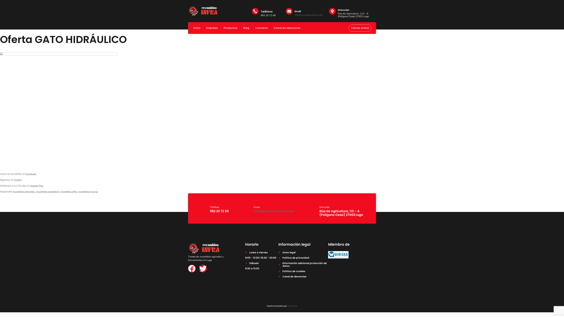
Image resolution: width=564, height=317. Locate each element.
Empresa (212, 28)
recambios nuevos (88, 191)
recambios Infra (68, 191)
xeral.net (292, 305)
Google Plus (36, 185)
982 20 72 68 (268, 15)
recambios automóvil (47, 191)
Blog (246, 28)
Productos (230, 28)
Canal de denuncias (287, 28)
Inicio (196, 28)
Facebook (31, 173)
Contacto (261, 28)
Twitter (18, 179)
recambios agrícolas (24, 191)
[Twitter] (203, 268)
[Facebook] (192, 268)
